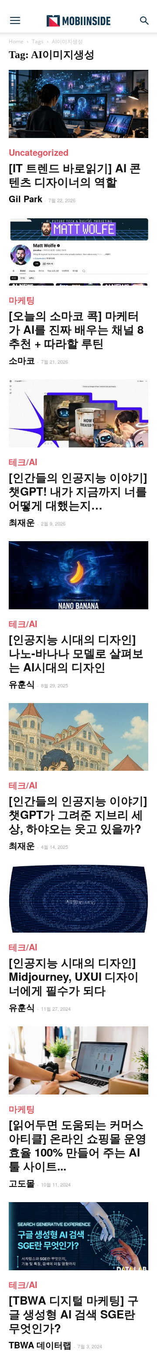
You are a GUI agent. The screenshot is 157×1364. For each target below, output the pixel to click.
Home (16, 41)
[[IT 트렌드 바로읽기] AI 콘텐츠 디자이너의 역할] (78, 104)
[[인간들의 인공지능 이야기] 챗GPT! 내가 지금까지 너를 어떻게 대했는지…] (78, 413)
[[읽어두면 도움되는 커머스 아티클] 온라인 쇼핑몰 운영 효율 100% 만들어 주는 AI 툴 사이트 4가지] (78, 1060)
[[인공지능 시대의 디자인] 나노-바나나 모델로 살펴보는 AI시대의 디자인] (78, 575)
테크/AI (23, 461)
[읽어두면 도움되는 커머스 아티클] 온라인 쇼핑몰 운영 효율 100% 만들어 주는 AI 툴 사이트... (78, 1145)
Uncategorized (38, 152)
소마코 (22, 360)
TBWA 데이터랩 (40, 1344)
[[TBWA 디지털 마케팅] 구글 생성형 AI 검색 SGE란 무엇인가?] (78, 1236)
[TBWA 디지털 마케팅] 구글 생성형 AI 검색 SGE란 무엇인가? (74, 1314)
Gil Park (25, 198)
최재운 (22, 522)
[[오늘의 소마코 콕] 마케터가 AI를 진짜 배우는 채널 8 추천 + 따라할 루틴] (78, 252)
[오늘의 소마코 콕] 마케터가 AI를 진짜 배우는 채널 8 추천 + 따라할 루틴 (76, 329)
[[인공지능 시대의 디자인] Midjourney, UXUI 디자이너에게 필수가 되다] (78, 898)
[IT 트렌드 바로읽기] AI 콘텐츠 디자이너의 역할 (75, 175)
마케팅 (22, 299)
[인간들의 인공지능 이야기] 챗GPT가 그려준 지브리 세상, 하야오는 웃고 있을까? (78, 814)
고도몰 (22, 1183)
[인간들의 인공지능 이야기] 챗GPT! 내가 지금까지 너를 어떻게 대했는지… (78, 491)
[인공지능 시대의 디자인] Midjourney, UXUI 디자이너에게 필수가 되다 (74, 976)
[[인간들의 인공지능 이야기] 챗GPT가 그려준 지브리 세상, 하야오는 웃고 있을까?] (78, 737)
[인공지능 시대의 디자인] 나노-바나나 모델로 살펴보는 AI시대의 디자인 (76, 653)
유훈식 (22, 683)
